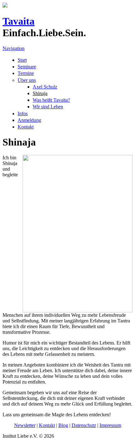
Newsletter (24, 425)
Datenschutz (84, 425)
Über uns (27, 80)
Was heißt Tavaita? (51, 100)
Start (22, 60)
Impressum (110, 425)
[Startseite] (5, 6)
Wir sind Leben (48, 106)
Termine (26, 73)
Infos (23, 113)
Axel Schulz (45, 86)
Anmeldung (29, 120)
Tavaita (19, 21)
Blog (63, 425)
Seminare (27, 66)
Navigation (13, 48)
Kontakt (26, 126)
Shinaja (40, 93)
